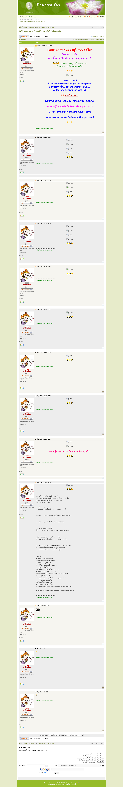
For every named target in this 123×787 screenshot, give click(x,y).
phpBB (52, 783)
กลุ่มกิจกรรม (32, 27)
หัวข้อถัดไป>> (100, 39)
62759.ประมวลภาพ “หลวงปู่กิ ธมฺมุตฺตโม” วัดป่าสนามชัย (40, 31)
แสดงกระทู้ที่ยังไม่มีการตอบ (26, 21)
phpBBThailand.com (71, 784)
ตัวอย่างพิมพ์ (22, 39)
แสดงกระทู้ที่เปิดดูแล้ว (39, 21)
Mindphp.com (60, 784)
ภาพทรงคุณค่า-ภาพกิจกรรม (45, 27)
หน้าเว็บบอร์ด (23, 27)
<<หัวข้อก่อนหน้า (78, 39)
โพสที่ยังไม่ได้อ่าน (89, 39)
